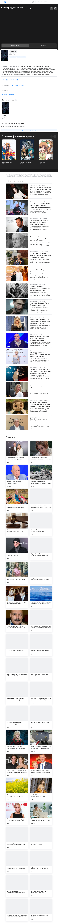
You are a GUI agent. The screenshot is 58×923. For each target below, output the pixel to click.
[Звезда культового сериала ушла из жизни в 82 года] (41, 838)
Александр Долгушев (18, 85)
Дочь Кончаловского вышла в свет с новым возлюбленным (40, 188)
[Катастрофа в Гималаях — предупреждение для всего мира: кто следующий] (41, 476)
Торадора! (42, 162)
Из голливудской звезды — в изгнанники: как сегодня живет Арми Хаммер (40, 222)
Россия (14, 88)
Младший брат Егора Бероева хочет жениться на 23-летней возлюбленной (40, 272)
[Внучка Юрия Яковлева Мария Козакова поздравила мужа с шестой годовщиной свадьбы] (41, 549)
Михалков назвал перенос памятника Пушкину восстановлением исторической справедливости (39, 338)
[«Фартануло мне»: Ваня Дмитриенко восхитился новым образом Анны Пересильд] (17, 573)
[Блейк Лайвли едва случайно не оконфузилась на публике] (41, 789)
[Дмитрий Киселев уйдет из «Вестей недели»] (17, 476)
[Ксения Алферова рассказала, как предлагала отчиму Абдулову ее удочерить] (17, 910)
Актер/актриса (5, 85)
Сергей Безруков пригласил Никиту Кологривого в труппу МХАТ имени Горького (40, 371)
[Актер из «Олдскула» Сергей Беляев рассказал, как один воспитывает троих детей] (17, 500)
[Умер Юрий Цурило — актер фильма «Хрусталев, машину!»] (17, 621)
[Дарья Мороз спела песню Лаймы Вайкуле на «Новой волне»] (17, 669)
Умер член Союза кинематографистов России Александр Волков (40, 239)
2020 (10, 54)
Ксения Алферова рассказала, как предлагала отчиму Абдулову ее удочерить (40, 288)
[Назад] (51, 136)
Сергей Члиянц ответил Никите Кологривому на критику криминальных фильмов (38, 421)
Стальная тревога (25, 162)
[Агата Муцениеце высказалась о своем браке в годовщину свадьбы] (41, 669)
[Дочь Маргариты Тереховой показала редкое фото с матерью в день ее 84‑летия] (41, 452)
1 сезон (4, 115)
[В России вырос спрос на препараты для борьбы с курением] (41, 886)
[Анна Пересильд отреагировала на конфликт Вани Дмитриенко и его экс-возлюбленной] (17, 765)
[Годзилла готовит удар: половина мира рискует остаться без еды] (41, 597)
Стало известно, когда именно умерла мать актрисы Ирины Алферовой (40, 255)
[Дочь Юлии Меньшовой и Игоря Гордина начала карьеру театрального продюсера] (17, 597)
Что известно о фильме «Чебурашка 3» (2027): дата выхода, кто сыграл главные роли (40, 404)
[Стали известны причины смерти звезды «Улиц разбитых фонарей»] (41, 621)
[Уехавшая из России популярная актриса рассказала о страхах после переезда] (17, 813)
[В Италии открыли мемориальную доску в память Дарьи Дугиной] (41, 693)
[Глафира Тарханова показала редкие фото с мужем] (41, 524)
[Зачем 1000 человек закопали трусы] (41, 910)
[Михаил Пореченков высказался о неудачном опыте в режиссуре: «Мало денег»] (17, 838)
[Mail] (5, 2)
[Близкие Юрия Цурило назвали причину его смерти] (41, 645)
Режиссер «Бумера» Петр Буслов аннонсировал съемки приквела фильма (39, 305)
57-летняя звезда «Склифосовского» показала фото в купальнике (40, 388)
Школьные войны (7, 162)
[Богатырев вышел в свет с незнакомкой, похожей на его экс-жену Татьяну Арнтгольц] (41, 500)
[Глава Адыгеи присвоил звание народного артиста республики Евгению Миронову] (17, 862)
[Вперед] (54, 136)
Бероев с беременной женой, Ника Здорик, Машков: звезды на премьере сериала (40, 206)
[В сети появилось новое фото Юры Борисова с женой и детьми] (41, 717)
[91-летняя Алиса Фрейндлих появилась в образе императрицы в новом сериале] (17, 645)
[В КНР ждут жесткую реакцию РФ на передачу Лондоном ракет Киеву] (41, 741)
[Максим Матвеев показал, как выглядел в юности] (17, 549)
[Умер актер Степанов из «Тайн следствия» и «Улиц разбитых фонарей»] (41, 573)
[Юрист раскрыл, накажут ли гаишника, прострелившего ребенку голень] (17, 524)
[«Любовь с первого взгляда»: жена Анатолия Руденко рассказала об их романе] (17, 452)
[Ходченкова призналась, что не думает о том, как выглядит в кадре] (41, 862)
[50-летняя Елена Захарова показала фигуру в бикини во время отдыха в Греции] (17, 717)
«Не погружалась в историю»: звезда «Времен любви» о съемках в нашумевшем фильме (40, 355)
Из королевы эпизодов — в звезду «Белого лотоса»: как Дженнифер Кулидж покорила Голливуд (40, 322)
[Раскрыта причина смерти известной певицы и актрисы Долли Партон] (17, 741)
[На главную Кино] (8, 2)
